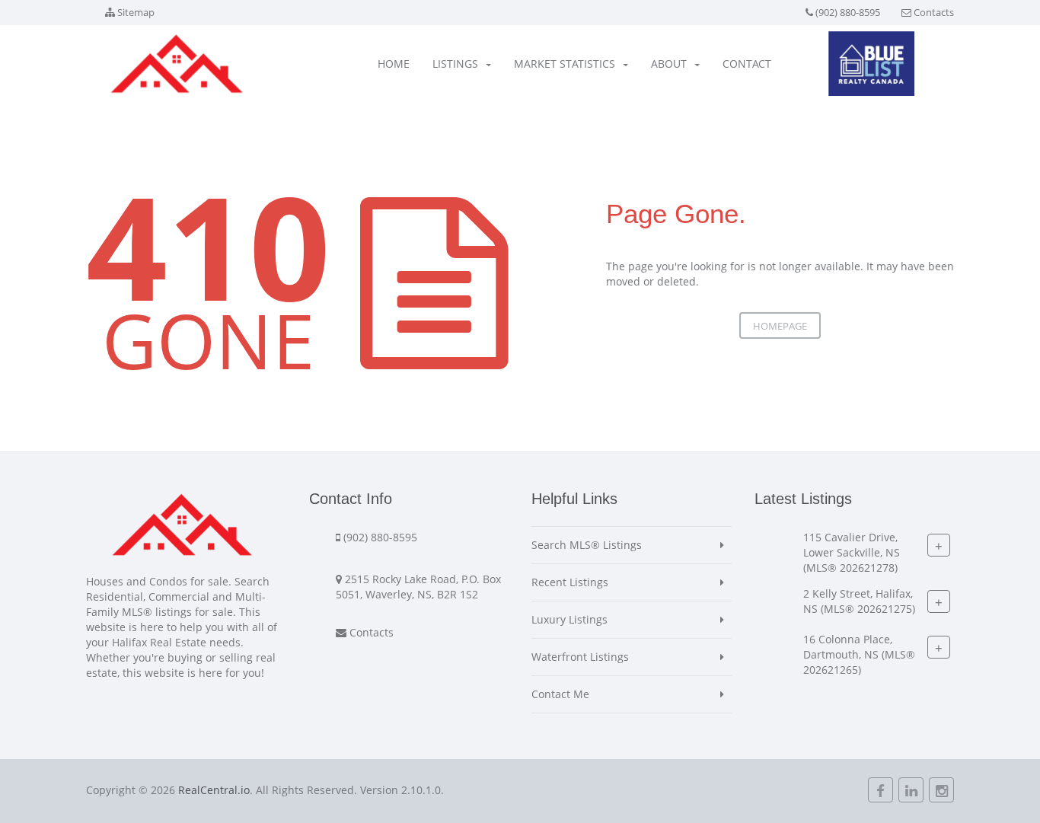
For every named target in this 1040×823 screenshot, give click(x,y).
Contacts (934, 12)
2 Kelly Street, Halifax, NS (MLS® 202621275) (859, 601)
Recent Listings (569, 582)
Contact (747, 63)
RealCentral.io (214, 790)
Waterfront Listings (580, 656)
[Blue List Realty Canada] (871, 63)
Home (394, 63)
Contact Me (560, 694)
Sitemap (136, 12)
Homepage (780, 326)
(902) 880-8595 (847, 12)
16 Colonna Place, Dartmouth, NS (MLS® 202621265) (859, 654)
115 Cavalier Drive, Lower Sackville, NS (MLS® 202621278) (851, 552)
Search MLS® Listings (586, 545)
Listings (455, 63)
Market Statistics (564, 63)
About (669, 63)
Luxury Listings (569, 619)
